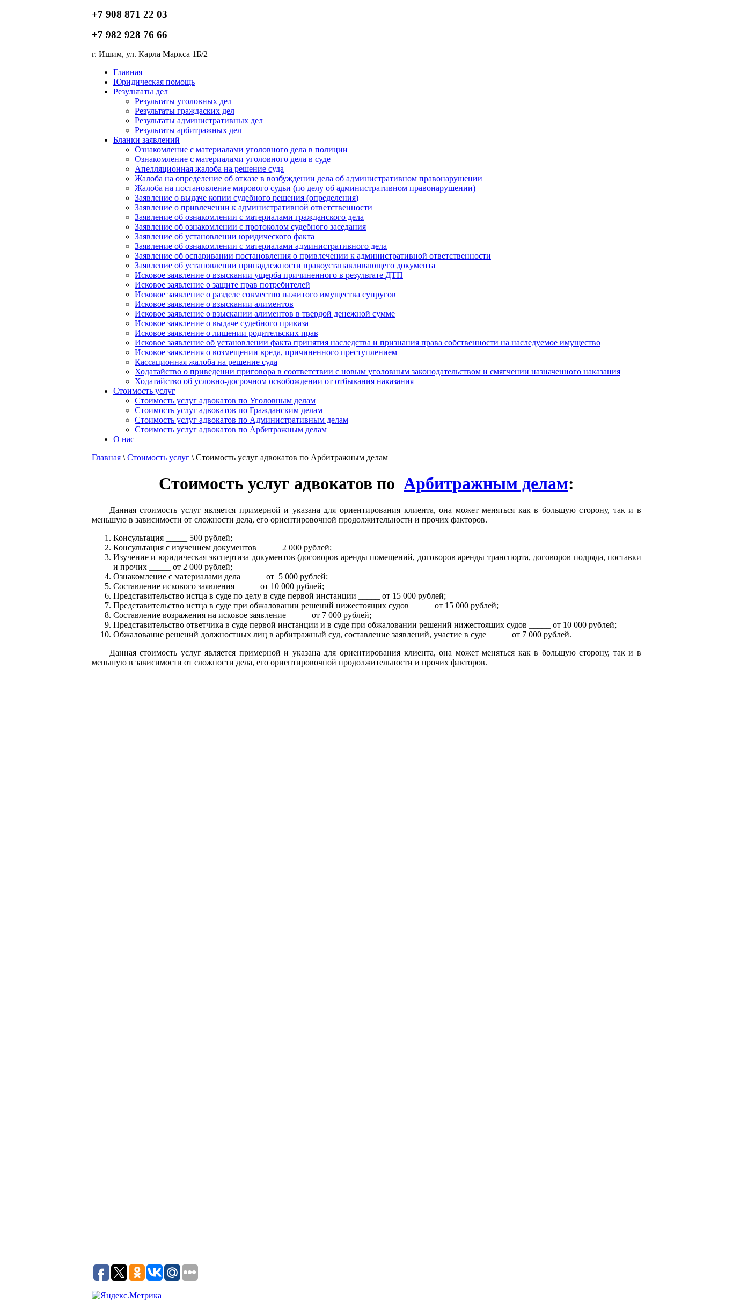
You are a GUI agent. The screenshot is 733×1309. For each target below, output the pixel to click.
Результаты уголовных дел (183, 101)
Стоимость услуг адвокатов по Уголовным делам (225, 400)
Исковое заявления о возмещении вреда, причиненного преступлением (266, 352)
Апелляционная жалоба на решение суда (209, 168)
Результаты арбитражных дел (188, 130)
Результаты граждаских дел (184, 110)
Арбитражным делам (486, 483)
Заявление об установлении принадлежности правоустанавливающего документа (285, 265)
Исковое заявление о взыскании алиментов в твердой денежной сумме (265, 313)
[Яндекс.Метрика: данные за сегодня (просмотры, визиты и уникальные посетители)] (127, 1295)
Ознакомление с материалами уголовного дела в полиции (241, 149)
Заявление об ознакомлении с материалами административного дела (261, 246)
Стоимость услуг (144, 390)
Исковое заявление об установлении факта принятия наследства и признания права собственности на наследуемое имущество (367, 342)
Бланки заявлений (146, 139)
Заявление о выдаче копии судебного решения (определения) (246, 197)
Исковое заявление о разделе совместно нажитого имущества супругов (265, 294)
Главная (127, 72)
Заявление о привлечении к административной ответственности (253, 207)
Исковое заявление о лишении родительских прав (226, 332)
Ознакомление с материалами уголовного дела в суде (233, 159)
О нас (123, 439)
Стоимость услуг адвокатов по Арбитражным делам (231, 429)
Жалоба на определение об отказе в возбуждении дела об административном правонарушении (308, 178)
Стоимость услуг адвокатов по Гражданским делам (228, 410)
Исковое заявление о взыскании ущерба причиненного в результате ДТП (269, 275)
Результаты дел (140, 91)
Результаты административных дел (199, 120)
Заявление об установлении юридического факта (224, 236)
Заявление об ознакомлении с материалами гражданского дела (249, 217)
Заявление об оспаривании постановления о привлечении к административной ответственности (313, 255)
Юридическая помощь (154, 81)
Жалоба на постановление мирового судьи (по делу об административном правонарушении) (305, 188)
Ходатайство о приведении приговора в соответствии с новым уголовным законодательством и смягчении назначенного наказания (377, 371)
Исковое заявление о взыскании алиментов (214, 303)
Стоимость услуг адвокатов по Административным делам (241, 419)
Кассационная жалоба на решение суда (206, 361)
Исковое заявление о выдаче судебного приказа (222, 323)
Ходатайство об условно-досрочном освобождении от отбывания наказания (274, 381)
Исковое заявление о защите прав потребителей (222, 284)
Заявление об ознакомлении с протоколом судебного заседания (250, 226)
